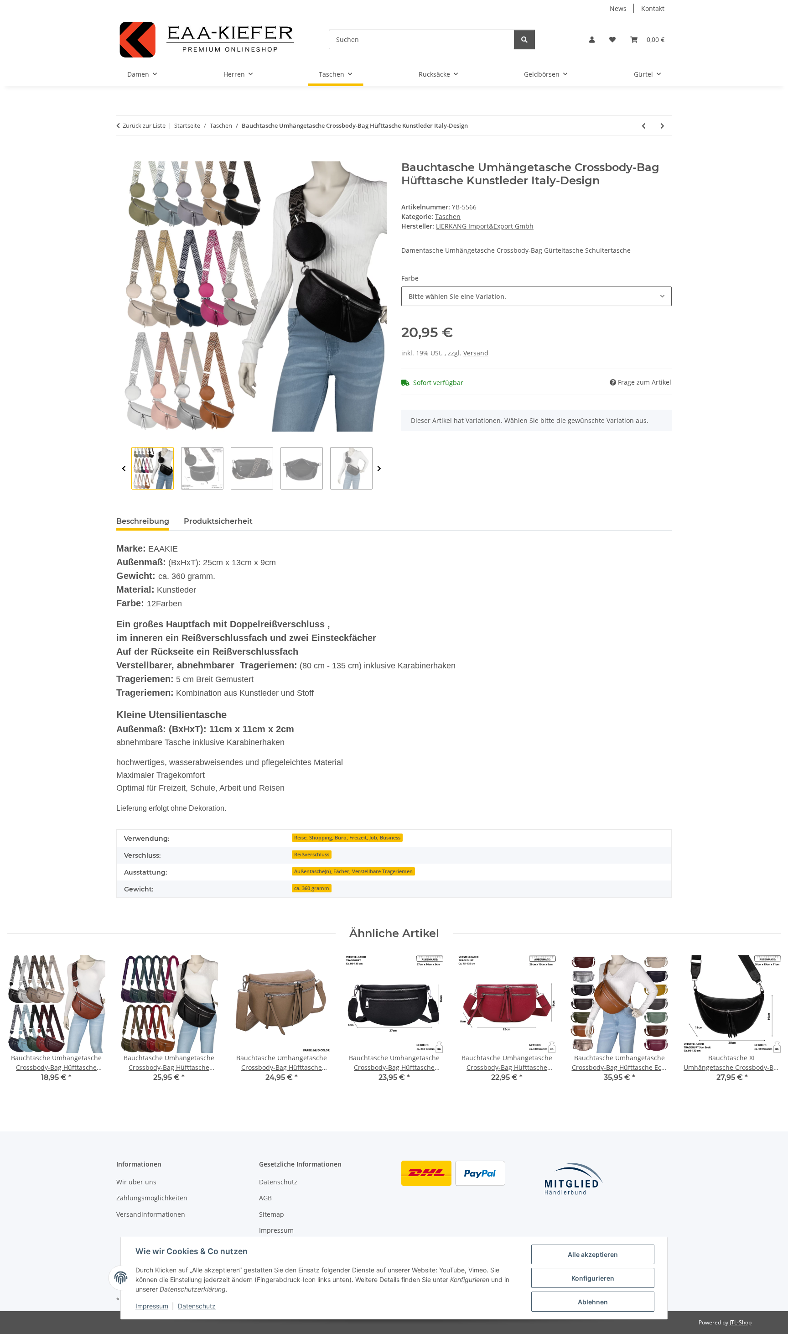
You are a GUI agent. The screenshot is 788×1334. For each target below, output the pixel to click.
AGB (265, 1197)
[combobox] (536, 296)
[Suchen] (524, 39)
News (618, 8)
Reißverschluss (311, 854)
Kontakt (652, 8)
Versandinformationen (150, 1214)
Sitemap (271, 1214)
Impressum (151, 1306)
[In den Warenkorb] (123, 156)
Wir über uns (136, 1182)
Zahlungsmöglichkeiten (151, 1197)
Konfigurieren (592, 1278)
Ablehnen (593, 1302)
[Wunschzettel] (612, 39)
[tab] (218, 521)
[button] (592, 39)
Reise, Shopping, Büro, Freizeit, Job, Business (347, 837)
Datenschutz (197, 1306)
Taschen (448, 216)
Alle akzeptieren (593, 1254)
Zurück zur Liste (144, 125)
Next (379, 468)
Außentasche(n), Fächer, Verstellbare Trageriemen (353, 871)
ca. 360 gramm (311, 888)
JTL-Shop (741, 1322)
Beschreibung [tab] (142, 521)
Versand (475, 353)
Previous (123, 468)
